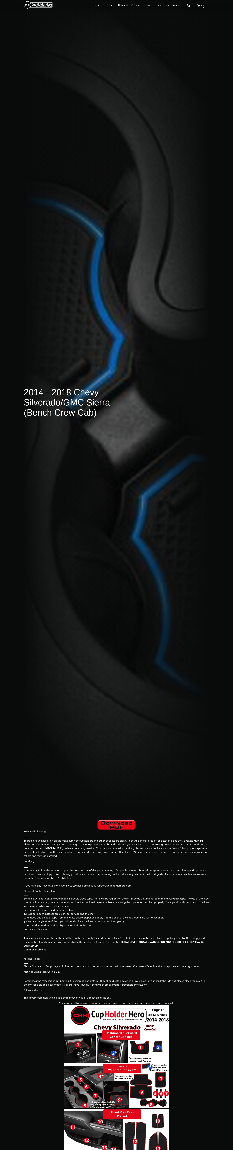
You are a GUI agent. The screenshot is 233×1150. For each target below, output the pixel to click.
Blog (148, 5)
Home (96, 5)
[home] (38, 5)
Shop (109, 5)
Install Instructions (169, 5)
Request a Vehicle (129, 5)
